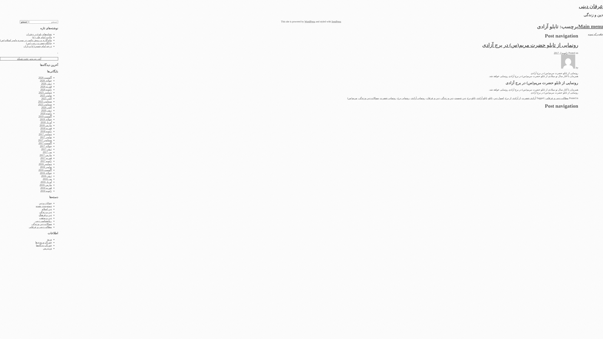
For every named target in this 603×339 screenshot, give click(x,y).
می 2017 (47, 152)
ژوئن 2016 (46, 176)
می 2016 (47, 179)
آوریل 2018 (46, 122)
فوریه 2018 (46, 128)
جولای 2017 (46, 146)
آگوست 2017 (45, 143)
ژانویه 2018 (46, 131)
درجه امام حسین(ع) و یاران (38, 46)
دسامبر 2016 (45, 164)
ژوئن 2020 (46, 110)
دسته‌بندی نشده (44, 206)
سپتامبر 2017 (45, 140)
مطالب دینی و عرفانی (557, 98)
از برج (508, 98)
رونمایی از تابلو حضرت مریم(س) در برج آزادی (530, 45)
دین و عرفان (433, 98)
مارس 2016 (46, 185)
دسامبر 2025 (45, 92)
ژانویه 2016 (46, 191)
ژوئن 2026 (46, 83)
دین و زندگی (447, 98)
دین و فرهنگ (45, 215)
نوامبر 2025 (46, 95)
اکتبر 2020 (46, 107)
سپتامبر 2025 (45, 101)
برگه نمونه (593, 34)
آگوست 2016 (45, 170)
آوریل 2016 (46, 182)
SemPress (336, 21)
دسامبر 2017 (45, 134)
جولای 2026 (46, 80)
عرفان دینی (591, 6)
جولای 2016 (46, 173)
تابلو (490, 98)
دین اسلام (47, 209)
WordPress (309, 21)
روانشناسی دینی (43, 221)
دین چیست (460, 98)
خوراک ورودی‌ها (43, 242)
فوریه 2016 (46, 188)
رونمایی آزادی (418, 98)
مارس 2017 (46, 155)
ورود (49, 239)
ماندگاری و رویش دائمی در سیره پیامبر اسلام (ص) (26, 40)
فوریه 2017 (46, 158)
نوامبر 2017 (46, 137)
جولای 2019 (46, 119)
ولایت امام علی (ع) (42, 37)
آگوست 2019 (45, 116)
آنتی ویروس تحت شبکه (29, 58)
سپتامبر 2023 (45, 104)
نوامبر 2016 (46, 167)
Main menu (590, 26)
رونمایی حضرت (388, 98)
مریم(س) (352, 98)
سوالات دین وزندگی (369, 98)
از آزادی (517, 98)
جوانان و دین (45, 203)
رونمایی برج (403, 98)
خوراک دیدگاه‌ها (44, 245)
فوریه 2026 (46, 86)
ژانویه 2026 (46, 89)
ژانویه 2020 (46, 113)
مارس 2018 (46, 125)
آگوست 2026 (45, 77)
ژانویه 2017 (46, 161)
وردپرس (47, 248)
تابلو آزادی (482, 98)
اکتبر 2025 (46, 98)
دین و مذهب (45, 218)
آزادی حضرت (529, 98)
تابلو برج (471, 98)
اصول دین (499, 98)
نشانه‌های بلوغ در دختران (39, 34)
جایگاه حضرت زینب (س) (39, 43)
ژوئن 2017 (46, 149)
